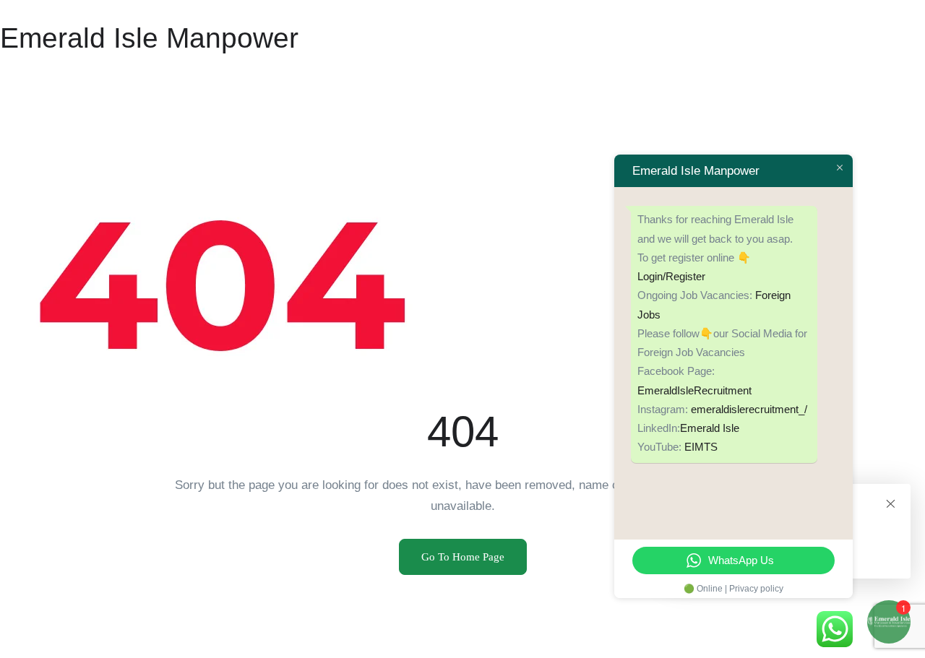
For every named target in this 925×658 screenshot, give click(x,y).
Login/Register (671, 276)
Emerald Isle (709, 428)
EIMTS (701, 447)
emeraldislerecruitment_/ (749, 409)
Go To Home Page (462, 557)
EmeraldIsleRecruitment (694, 390)
